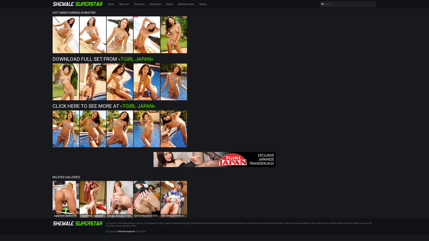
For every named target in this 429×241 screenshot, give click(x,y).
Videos (169, 4)
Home (111, 4)
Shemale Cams (186, 4)
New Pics (124, 4)
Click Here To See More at (104, 106)
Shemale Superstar (126, 231)
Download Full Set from (103, 59)
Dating (202, 4)
